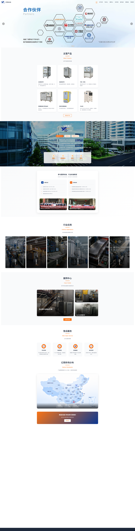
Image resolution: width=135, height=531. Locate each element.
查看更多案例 (67, 319)
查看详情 (40, 314)
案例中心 (111, 2)
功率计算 (116, 2)
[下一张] (131, 23)
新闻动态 (127, 2)
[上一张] (3, 23)
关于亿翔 (101, 2)
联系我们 (132, 2)
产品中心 (106, 2)
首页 (96, 2)
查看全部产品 (67, 115)
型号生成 (122, 2)
